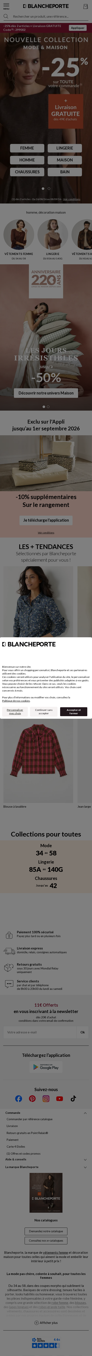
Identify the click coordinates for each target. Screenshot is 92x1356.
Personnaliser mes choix (15, 711)
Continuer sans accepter (44, 711)
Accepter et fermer (74, 711)
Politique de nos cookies (16, 700)
